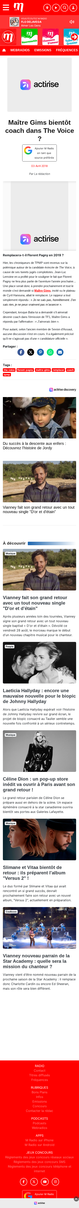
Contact (39, 1070)
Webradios (20, 50)
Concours (40, 1106)
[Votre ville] (47, 8)
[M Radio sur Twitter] (34, 1182)
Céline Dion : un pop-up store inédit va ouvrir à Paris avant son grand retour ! (39, 784)
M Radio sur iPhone (39, 1140)
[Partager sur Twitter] (29, 354)
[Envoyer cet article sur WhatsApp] (49, 354)
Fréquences (39, 1080)
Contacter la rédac (39, 1111)
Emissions (42, 50)
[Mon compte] (73, 8)
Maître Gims (42, 290)
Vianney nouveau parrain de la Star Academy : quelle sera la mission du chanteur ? (36, 961)
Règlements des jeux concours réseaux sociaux (39, 1157)
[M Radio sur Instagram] (55, 1182)
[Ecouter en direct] (56, 8)
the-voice (9, 369)
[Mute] (72, 22)
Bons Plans (39, 1092)
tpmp (7, 374)
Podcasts (39, 1123)
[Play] (5, 34)
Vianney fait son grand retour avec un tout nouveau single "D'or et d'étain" (35, 603)
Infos (39, 1097)
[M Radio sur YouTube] (45, 1182)
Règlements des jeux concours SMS (39, 1162)
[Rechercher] (64, 8)
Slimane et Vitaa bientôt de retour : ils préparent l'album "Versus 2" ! (34, 873)
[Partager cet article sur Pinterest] (39, 354)
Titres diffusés (39, 1075)
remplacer (58, 369)
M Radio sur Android (39, 1145)
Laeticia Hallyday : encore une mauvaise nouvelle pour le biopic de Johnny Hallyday (39, 696)
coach (70, 369)
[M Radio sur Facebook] (23, 1182)
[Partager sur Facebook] (20, 354)
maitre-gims (43, 369)
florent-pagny (25, 369)
